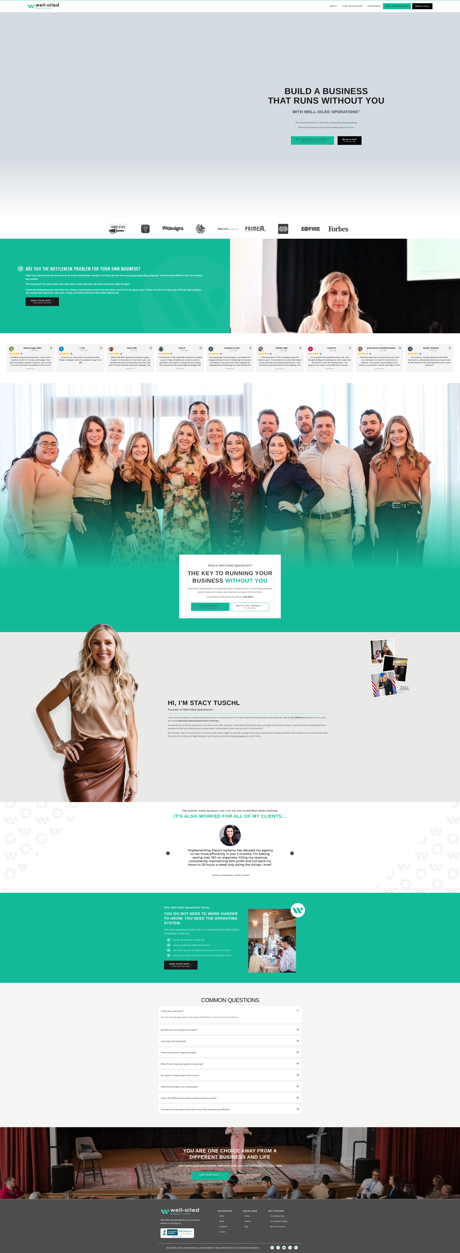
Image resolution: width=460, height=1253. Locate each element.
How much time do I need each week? (178, 1052)
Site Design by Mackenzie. (248, 1248)
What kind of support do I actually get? (179, 1086)
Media (247, 1216)
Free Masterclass (397, 6)
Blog (246, 1226)
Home (221, 1216)
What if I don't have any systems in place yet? (182, 1064)
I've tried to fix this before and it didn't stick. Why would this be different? (195, 1109)
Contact (222, 1231)
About (333, 6)
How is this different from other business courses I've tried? (189, 1098)
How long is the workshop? (173, 1041)
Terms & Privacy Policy (225, 1248)
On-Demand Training (278, 1221)
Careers (248, 1221)
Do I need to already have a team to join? (180, 1075)
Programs (374, 6)
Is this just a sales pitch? (172, 1011)
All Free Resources (277, 1226)
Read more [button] (30, 369)
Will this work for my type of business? (179, 1029)
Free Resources (352, 6)
